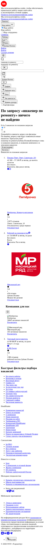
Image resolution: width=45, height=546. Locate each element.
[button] (3, 48)
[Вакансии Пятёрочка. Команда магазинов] (25, 190)
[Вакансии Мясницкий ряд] (25, 265)
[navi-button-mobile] (3, 56)
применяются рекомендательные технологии (21, 519)
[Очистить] (4, 68)
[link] (5, 42)
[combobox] (12, 62)
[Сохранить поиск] (3, 74)
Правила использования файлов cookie (17, 19)
